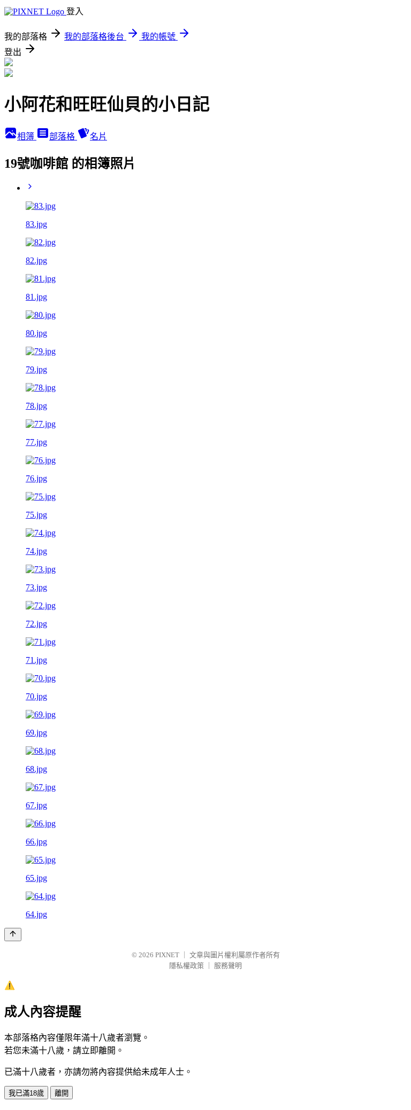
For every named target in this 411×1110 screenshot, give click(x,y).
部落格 (63, 136)
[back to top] (12, 934)
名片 (98, 136)
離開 (61, 1093)
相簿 (26, 136)
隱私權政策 (186, 966)
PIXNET (167, 955)
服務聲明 (228, 966)
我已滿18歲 (26, 1093)
